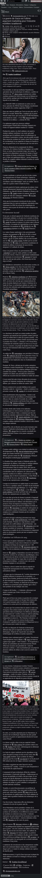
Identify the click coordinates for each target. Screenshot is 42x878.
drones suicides (10, 267)
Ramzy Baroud (28, 444)
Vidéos (21, 7)
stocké (7, 222)
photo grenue (18, 94)
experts (13, 553)
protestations (7, 228)
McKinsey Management (25, 419)
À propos (36, 7)
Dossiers (4, 7)
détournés (13, 833)
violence (11, 31)
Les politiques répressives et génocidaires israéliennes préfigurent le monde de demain (19, 659)
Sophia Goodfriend (14, 74)
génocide (16, 26)
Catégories (32, 5)
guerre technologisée (21, 520)
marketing (35, 29)
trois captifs (6, 757)
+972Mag (19, 865)
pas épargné (23, 759)
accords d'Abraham (34, 32)
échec (11, 26)
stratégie (6, 26)
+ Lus (9, 7)
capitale (21, 391)
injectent (27, 257)
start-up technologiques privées (28, 451)
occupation (6, 31)
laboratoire (29, 526)
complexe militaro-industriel (20, 32)
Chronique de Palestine (10, 867)
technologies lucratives (31, 271)
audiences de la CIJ (15, 356)
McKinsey (7, 36)
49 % (23, 234)
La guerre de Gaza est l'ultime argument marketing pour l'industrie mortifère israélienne (18, 21)
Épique (26, 5)
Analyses (12, 5)
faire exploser (18, 745)
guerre (16, 31)
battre (14, 236)
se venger (33, 837)
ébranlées (11, 820)
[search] (13, 1)
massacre (24, 29)
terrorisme (18, 29)
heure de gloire (30, 118)
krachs (27, 228)
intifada (30, 29)
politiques (35, 824)
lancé (28, 639)
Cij (5, 34)
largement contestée (30, 547)
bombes (10, 747)
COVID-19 (26, 226)
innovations (15, 508)
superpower (6, 29)
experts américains (24, 417)
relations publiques (18, 403)
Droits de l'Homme (19, 28)
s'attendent (6, 253)
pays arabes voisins (16, 241)
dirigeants (19, 824)
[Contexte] (31, 26)
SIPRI (8, 34)
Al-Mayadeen (18, 661)
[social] (26, 26)
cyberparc (6, 476)
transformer (32, 478)
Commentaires (28, 7)
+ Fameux (15, 7)
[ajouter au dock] (36, 26)
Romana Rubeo (10, 170)
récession (12, 29)
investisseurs (27, 455)
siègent (13, 431)
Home (3, 5)
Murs (7, 12)
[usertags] (29, 26)
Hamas (6, 32)
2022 (16, 243)
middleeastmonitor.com (21, 71)
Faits (7, 5)
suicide (12, 28)
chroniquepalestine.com (19, 16)
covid (10, 32)
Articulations (20, 5)
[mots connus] (34, 26)
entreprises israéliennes (19, 277)
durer (27, 792)
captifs (15, 193)
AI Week (21, 490)
